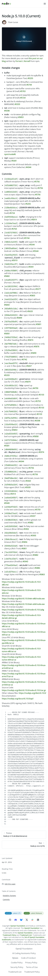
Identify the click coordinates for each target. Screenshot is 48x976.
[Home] (22, 3)
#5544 (32, 244)
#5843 (7, 305)
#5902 (26, 529)
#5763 (23, 91)
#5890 (33, 353)
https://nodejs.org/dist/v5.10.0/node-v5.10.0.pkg (23, 609)
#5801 (38, 324)
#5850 (7, 333)
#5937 (33, 516)
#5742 (24, 359)
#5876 (36, 346)
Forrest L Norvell (22, 61)
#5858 (35, 436)
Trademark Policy (9, 935)
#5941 (31, 267)
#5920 (28, 481)
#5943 (25, 561)
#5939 (28, 487)
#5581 (14, 160)
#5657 (29, 366)
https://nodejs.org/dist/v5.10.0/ (32, 693)
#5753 (38, 401)
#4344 (28, 167)
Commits (7, 173)
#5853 (21, 117)
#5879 (28, 381)
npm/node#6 (10, 154)
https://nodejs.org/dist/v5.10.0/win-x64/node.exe (23, 604)
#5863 (42, 574)
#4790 (35, 388)
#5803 (32, 295)
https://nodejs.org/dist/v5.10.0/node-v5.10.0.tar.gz (24, 690)
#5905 (33, 535)
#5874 (30, 340)
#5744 (29, 85)
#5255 (30, 78)
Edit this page (10, 884)
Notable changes (11, 67)
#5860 (7, 276)
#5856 (24, 542)
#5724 (23, 97)
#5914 (13, 494)
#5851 (24, 548)
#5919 (14, 260)
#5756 (37, 181)
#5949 (7, 503)
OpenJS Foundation (17, 926)
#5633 (30, 311)
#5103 (41, 394)
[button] (44, 3)
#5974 (41, 452)
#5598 (7, 110)
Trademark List (26, 935)
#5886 (37, 568)
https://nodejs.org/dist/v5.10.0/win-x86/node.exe (23, 598)
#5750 (37, 509)
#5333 (17, 104)
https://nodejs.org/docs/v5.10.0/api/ (18, 698)
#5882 (30, 522)
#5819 (34, 219)
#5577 (38, 289)
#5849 (19, 318)
